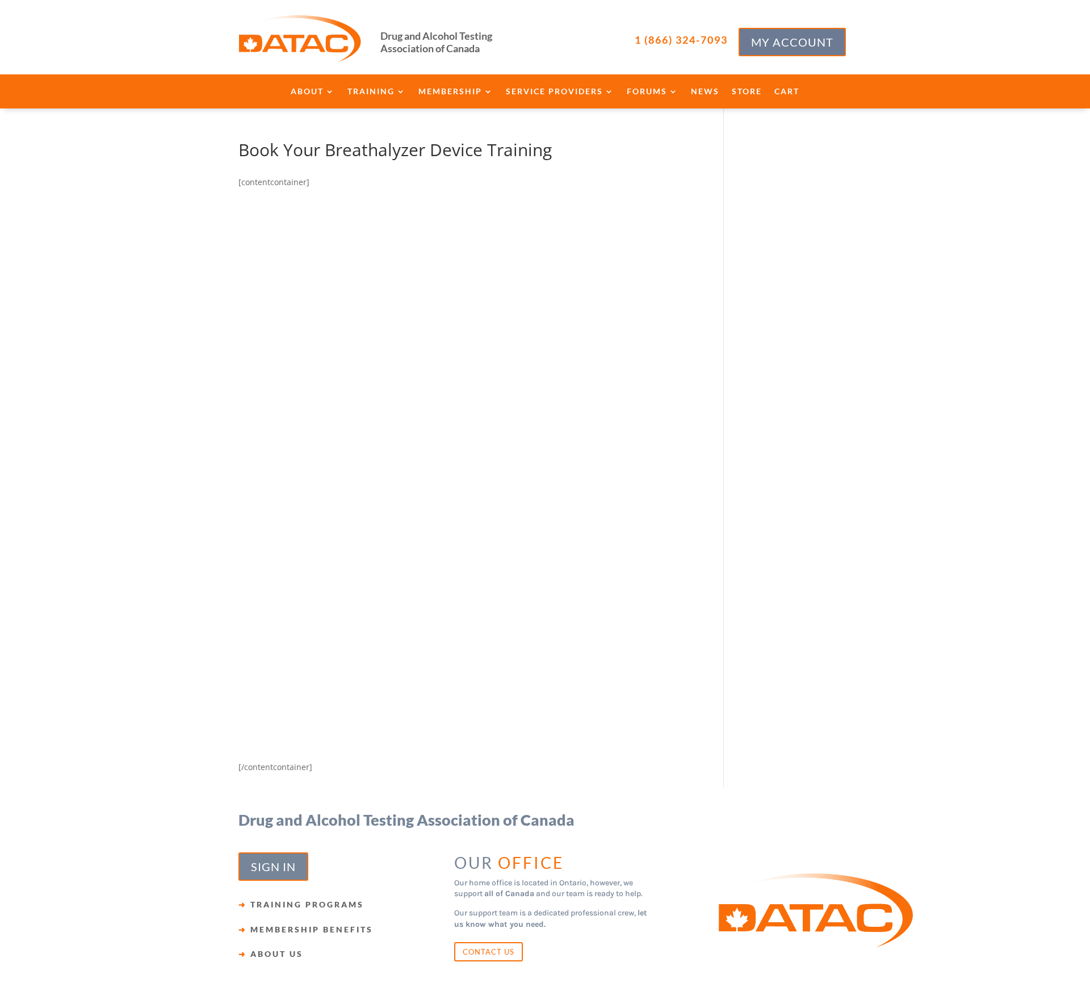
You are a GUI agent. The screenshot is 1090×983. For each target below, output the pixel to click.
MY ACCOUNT (792, 42)
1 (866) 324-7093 (681, 40)
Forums (647, 91)
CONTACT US (488, 951)
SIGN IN (273, 866)
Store (747, 91)
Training (371, 91)
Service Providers (554, 91)
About (307, 91)
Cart (786, 91)
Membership (450, 91)
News (705, 91)
